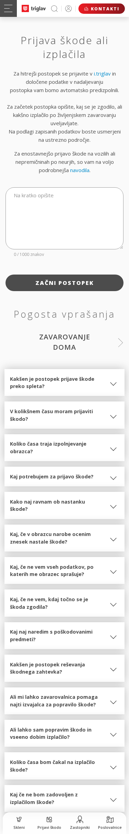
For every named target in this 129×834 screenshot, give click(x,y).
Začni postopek (64, 283)
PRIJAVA (68, 8)
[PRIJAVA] (68, 8)
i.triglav (102, 73)
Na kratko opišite (34, 195)
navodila (79, 170)
